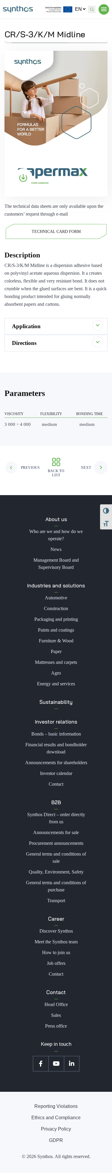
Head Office (56, 1004)
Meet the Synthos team (56, 941)
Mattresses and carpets (56, 662)
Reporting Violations (56, 1106)
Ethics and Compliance (56, 1117)
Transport (56, 900)
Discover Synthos (56, 931)
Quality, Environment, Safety (56, 871)
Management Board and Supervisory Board (56, 564)
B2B (56, 802)
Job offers (56, 963)
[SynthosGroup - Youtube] (56, 1063)
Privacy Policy (56, 1128)
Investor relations (56, 721)
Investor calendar (56, 773)
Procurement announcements (56, 843)
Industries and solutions (56, 585)
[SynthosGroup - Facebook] (40, 1063)
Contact (56, 784)
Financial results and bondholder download (56, 748)
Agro (56, 672)
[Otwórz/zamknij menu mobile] (104, 9)
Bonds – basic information (56, 733)
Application (26, 326)
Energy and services (56, 683)
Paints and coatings (56, 629)
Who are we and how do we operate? (56, 535)
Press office (56, 1025)
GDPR (56, 1140)
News (56, 549)
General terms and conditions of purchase (56, 886)
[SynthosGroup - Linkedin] (71, 1063)
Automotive (56, 597)
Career (56, 919)
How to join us (56, 952)
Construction (56, 608)
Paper (56, 651)
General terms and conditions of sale (56, 857)
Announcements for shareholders (56, 762)
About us (56, 519)
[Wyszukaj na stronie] (92, 9)
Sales (56, 1015)
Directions (24, 343)
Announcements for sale (56, 832)
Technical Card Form (56, 231)
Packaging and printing (56, 619)
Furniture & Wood (56, 640)
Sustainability (56, 702)
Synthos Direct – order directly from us (56, 818)
